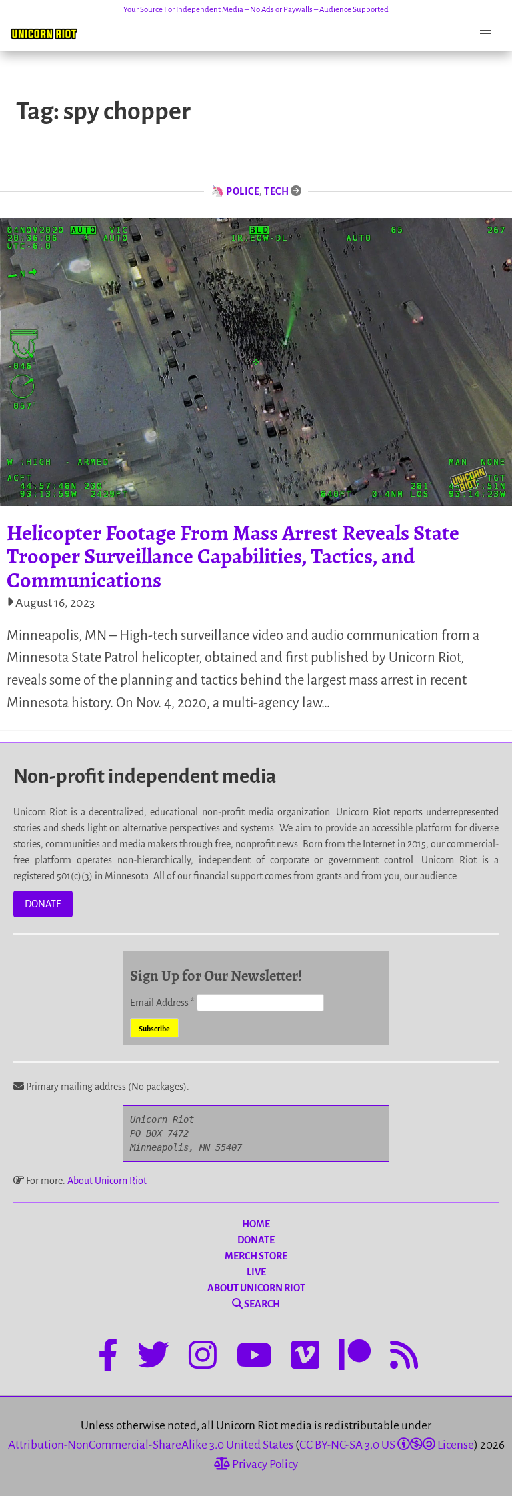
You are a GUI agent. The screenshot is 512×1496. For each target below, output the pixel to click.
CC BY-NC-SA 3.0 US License (386, 1445)
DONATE (43, 904)
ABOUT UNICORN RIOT (256, 1288)
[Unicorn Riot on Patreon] (355, 1357)
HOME (256, 1224)
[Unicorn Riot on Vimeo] (305, 1357)
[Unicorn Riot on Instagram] (203, 1357)
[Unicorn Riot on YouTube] (254, 1357)
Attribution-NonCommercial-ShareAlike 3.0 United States (150, 1445)
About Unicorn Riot (107, 1180)
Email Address (162, 1002)
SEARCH (261, 1304)
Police (242, 191)
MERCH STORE (256, 1256)
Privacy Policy (264, 1464)
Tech (276, 191)
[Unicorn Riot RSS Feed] (404, 1357)
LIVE (256, 1272)
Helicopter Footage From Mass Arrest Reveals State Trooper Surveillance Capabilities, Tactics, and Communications (233, 556)
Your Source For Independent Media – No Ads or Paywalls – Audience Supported (256, 9)
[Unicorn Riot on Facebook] (108, 1357)
